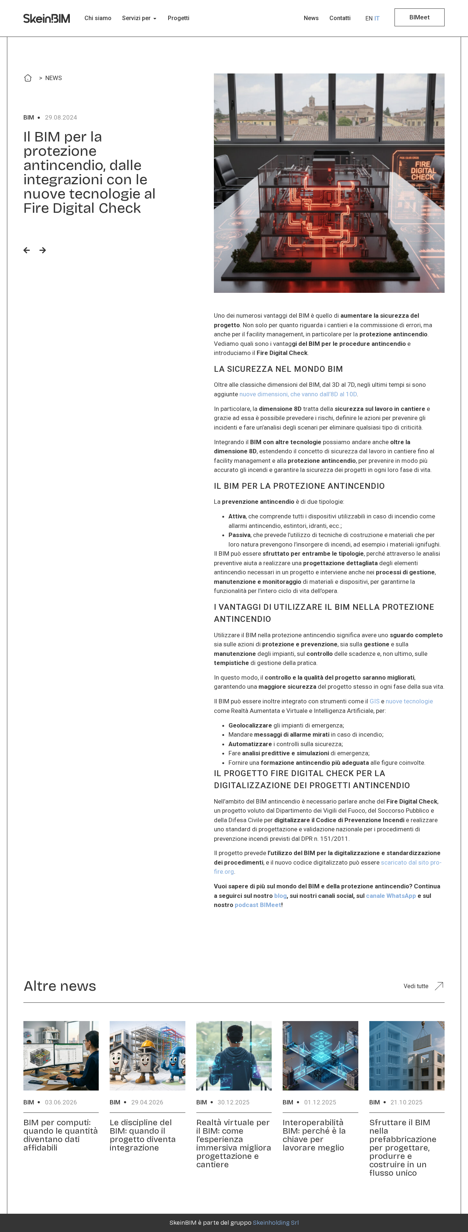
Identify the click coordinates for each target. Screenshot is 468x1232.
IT (377, 18)
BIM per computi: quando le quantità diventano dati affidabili (60, 1135)
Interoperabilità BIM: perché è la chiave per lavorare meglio (314, 1135)
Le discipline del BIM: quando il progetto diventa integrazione (143, 1135)
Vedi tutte (416, 986)
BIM (28, 117)
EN (369, 18)
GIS (375, 701)
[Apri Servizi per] (154, 18)
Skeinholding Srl (276, 1223)
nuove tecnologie (409, 701)
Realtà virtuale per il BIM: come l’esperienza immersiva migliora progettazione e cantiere (233, 1143)
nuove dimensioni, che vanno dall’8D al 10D (298, 394)
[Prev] (29, 250)
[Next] (40, 250)
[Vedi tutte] (439, 986)
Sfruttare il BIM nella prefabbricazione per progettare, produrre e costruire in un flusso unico (403, 1148)
